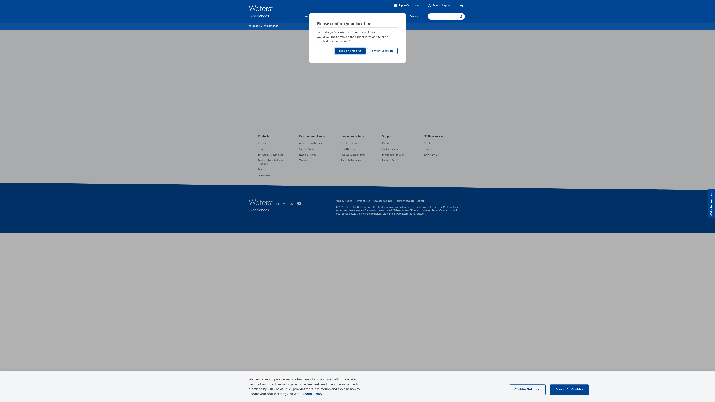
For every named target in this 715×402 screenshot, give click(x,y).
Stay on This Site (350, 51)
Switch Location (382, 51)
